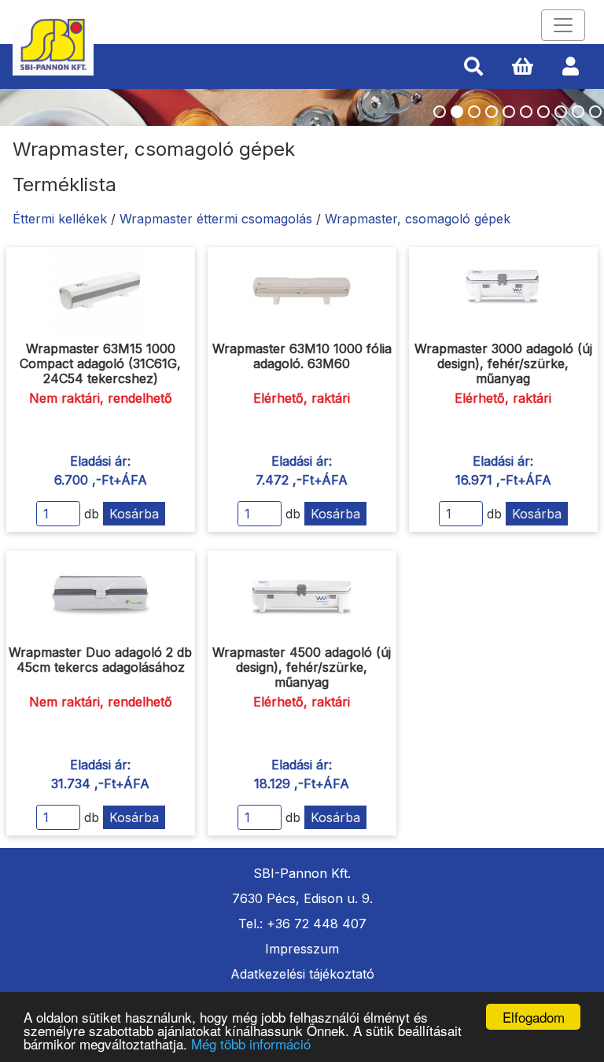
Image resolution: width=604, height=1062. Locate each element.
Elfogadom (534, 1017)
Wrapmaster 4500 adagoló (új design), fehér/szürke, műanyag (301, 667)
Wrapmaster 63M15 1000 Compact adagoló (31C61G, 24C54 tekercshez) (100, 363)
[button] (473, 67)
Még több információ (251, 1043)
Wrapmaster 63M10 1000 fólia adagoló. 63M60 (302, 356)
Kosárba (134, 514)
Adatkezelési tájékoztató (302, 974)
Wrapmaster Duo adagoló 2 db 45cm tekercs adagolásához (100, 659)
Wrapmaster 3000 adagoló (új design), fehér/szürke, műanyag (503, 363)
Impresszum (302, 949)
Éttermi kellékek (60, 219)
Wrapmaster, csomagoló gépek (417, 219)
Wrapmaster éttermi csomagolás (216, 219)
